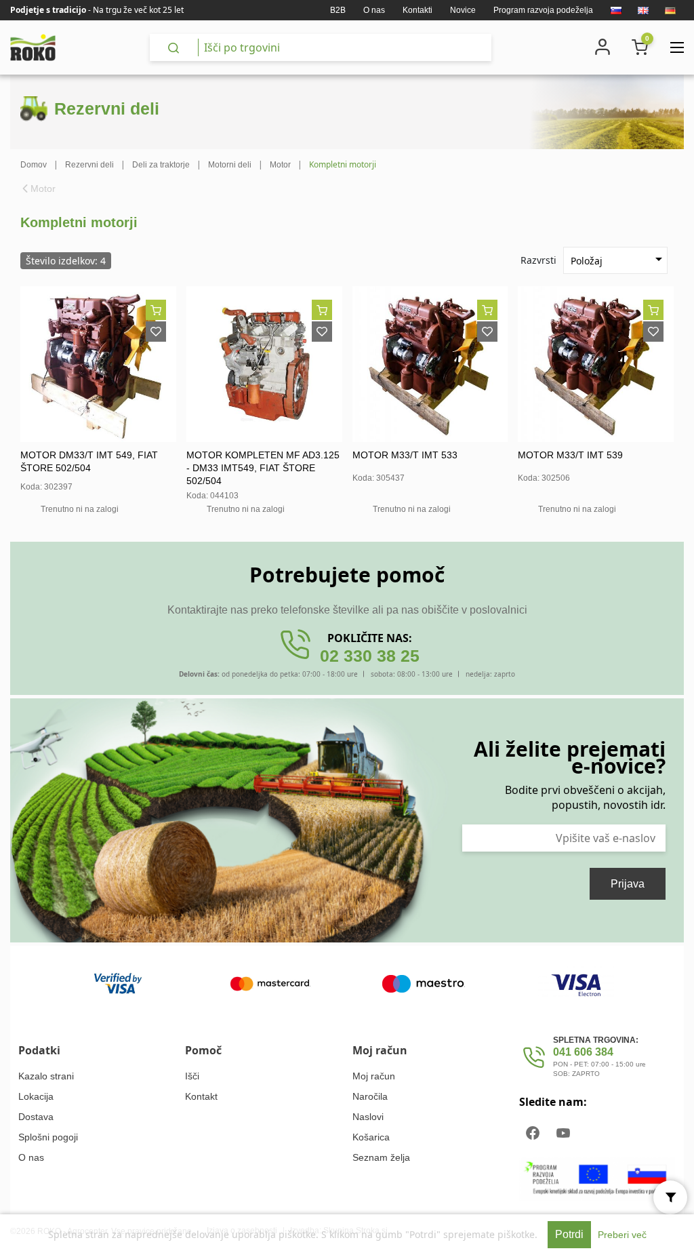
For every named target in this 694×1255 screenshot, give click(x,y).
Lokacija (36, 1096)
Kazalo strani (46, 1076)
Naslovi (368, 1116)
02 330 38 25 (370, 655)
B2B (338, 10)
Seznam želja (381, 1157)
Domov (33, 165)
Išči (192, 1076)
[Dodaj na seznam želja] (156, 331)
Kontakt (201, 1096)
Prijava (628, 884)
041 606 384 (583, 1052)
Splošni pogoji (48, 1137)
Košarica (371, 1137)
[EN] (643, 10)
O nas (374, 10)
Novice (463, 10)
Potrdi (569, 1234)
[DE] (670, 10)
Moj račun (373, 1076)
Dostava (36, 1116)
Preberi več (622, 1234)
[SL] (616, 10)
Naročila (370, 1096)
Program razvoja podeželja (543, 10)
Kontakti (417, 10)
